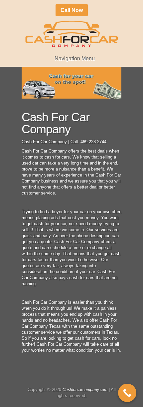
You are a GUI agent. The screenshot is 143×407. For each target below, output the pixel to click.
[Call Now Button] (127, 393)
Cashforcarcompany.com (85, 389)
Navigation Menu (75, 58)
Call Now (72, 10)
